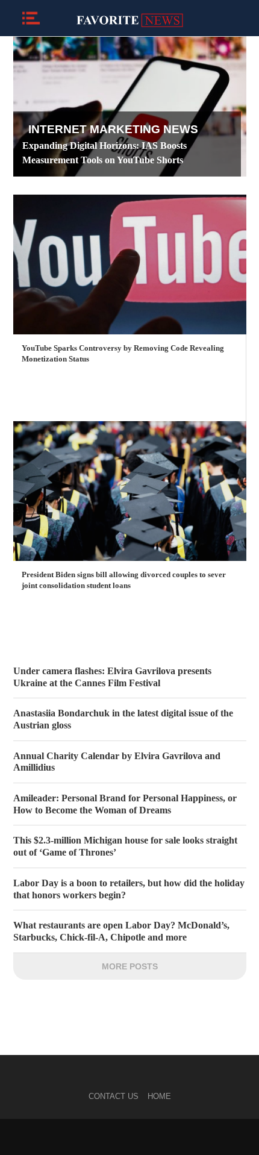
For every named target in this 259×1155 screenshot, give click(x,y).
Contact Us (114, 1096)
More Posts (130, 966)
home (159, 1096)
